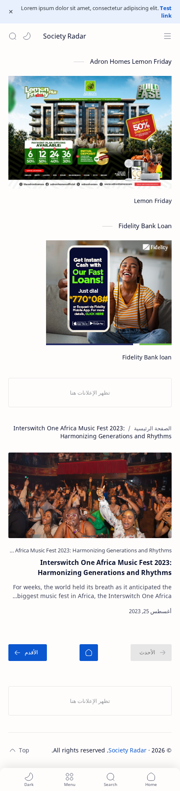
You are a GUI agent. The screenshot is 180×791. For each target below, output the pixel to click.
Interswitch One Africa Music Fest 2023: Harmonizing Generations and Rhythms (105, 567)
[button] (27, 36)
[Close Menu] (10, 12)
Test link (166, 11)
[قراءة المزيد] (22, 611)
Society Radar (64, 36)
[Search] (12, 36)
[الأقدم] (27, 652)
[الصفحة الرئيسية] (89, 652)
